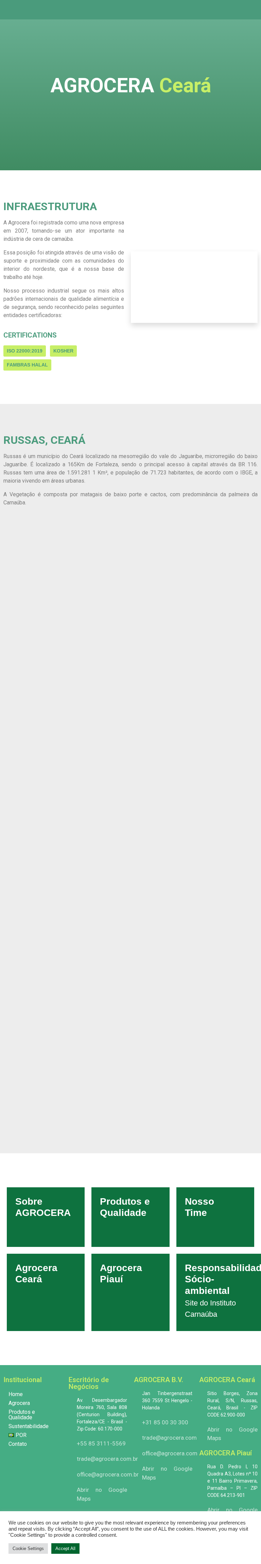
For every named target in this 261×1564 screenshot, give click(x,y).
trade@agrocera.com (169, 1437)
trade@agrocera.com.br (107, 1458)
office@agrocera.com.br (108, 1474)
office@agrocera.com (169, 1453)
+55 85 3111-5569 (101, 1443)
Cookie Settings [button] (28, 1548)
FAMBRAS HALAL (27, 364)
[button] (252, 9)
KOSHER (63, 351)
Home (15, 1394)
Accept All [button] (65, 1548)
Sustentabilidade (28, 1426)
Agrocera (19, 1403)
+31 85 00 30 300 (165, 1422)
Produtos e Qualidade (21, 1415)
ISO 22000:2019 (24, 351)
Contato (17, 1444)
